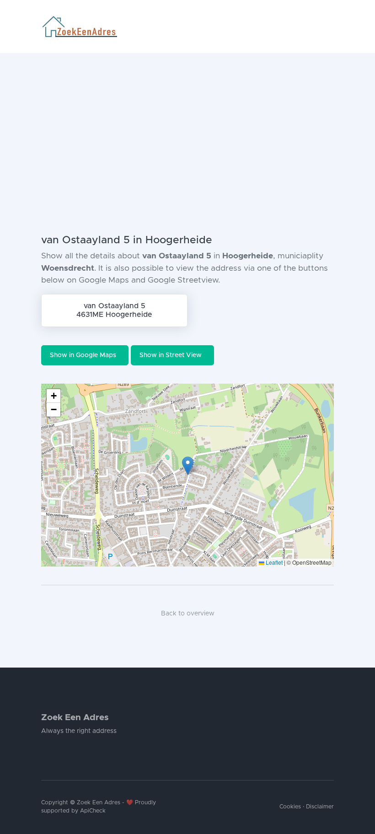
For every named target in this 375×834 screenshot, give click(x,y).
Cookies (290, 807)
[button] (187, 465)
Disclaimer (320, 807)
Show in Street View (170, 355)
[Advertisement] (187, 122)
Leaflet (273, 562)
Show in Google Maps (83, 355)
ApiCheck (93, 811)
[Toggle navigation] (330, 26)
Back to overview (187, 613)
